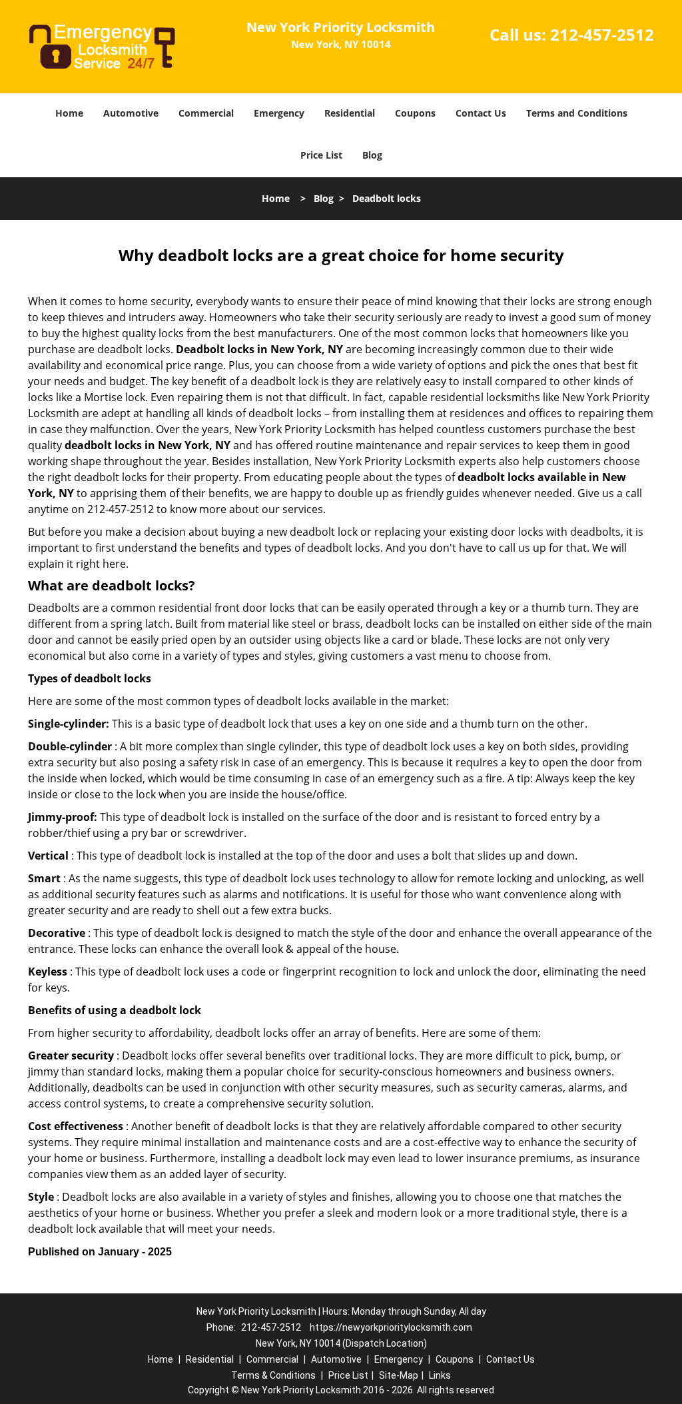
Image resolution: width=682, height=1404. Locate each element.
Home (69, 113)
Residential (349, 113)
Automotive (131, 113)
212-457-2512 (602, 34)
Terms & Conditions (273, 1375)
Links (440, 1375)
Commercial (206, 113)
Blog (372, 155)
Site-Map (398, 1375)
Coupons (415, 113)
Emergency (279, 113)
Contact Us (481, 113)
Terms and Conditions (576, 113)
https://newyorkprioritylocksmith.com (391, 1327)
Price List (321, 155)
